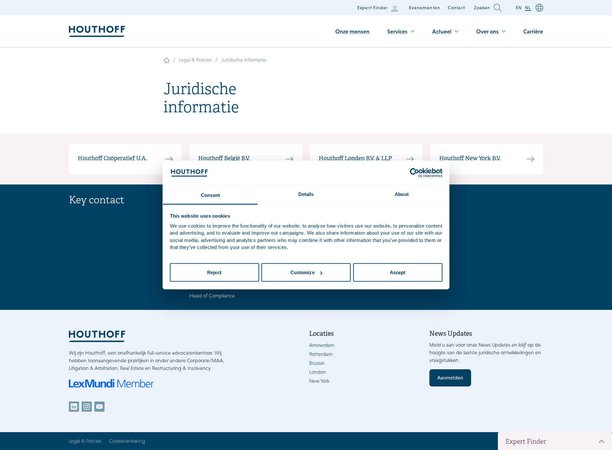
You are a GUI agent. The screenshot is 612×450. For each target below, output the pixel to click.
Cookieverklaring (127, 441)
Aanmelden (450, 378)
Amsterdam (321, 345)
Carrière (533, 31)
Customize (302, 272)
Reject (214, 272)
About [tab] (402, 194)
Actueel (441, 31)
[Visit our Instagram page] (87, 406)
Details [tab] (306, 194)
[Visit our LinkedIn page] (74, 406)
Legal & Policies (195, 60)
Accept (398, 272)
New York (319, 381)
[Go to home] (97, 31)
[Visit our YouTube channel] (99, 406)
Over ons (487, 31)
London (317, 372)
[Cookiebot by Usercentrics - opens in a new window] (414, 173)
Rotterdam (320, 354)
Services (397, 31)
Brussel (316, 363)
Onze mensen (352, 31)
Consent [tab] (210, 195)
